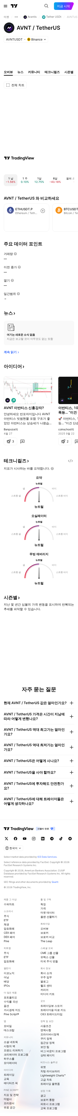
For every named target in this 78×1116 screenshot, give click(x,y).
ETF (6, 920)
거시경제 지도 (12, 1010)
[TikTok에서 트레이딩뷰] (61, 838)
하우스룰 (9, 1058)
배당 (6, 981)
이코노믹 (9, 973)
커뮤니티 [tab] (34, 72)
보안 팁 (45, 1046)
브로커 (44, 932)
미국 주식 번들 (49, 961)
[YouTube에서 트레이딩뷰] (24, 838)
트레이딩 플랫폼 (50, 1083)
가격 (43, 908)
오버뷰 (44, 928)
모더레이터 (10, 1062)
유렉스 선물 (48, 957)
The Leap (46, 941)
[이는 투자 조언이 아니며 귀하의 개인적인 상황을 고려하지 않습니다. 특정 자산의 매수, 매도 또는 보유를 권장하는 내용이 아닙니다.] (52, 468)
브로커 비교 (48, 936)
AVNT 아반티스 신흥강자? (24, 408)
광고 (43, 1095)
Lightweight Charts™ (53, 1075)
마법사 (8, 1099)
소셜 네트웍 (11, 1042)
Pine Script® (11, 1014)
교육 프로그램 (49, 1108)
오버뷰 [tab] (8, 72)
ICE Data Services (47, 856)
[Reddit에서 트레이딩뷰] (70, 838)
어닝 (6, 977)
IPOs (7, 985)
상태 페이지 (48, 1055)
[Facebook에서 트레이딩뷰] (15, 838)
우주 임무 (46, 977)
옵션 (6, 1005)
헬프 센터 (46, 985)
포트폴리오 (10, 997)
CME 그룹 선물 (49, 952)
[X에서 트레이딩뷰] (6, 838)
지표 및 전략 (11, 1094)
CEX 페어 (9, 932)
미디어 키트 (48, 994)
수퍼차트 (9, 904)
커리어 (44, 989)
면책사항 (46, 1030)
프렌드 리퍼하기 (13, 1050)
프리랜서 (9, 1103)
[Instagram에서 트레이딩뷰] (33, 838)
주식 (6, 916)
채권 (6, 924)
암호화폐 (9, 928)
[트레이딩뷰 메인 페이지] (14, 6)
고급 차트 (46, 1079)
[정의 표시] (15, 254)
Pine (6, 941)
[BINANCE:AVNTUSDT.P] (7, 400)
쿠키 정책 (46, 1038)
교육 (6, 1078)
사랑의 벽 (9, 1046)
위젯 (43, 1067)
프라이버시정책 (50, 1034)
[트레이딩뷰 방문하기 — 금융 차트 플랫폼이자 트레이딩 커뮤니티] (19, 158)
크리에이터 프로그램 (16, 1054)
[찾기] (46, 6)
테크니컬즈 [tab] (52, 72)
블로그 (44, 981)
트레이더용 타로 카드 (53, 1010)
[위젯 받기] (70, 461)
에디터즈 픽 (11, 1083)
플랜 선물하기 (49, 916)
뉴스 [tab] (20, 72)
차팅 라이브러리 (50, 1071)
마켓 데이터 (48, 912)
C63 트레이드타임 (51, 1014)
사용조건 (46, 1026)
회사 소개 (46, 973)
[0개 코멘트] (22, 441)
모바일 (8, 1026)
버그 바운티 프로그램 (53, 1051)
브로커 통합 (48, 1099)
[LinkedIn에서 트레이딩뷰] (42, 838)
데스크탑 (9, 1030)
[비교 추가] (43, 211)
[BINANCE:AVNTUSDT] (62, 400)
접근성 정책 (48, 1042)
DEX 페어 (9, 936)
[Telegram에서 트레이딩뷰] (52, 838)
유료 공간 (9, 1107)
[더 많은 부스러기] (16, 17)
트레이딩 (9, 1074)
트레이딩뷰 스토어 (51, 1005)
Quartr (55, 881)
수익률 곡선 (11, 1001)
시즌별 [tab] (68, 72)
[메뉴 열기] (5, 6)
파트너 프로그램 (50, 1104)
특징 (43, 904)
